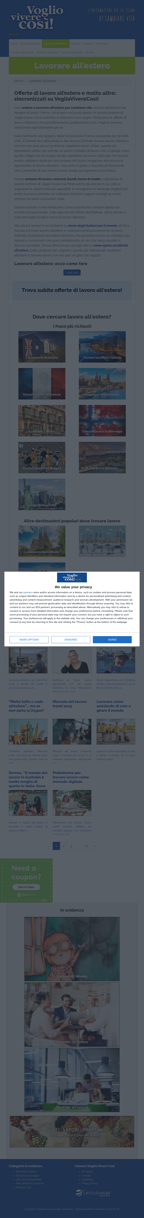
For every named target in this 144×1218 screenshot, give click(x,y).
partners (28, 592)
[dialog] (72, 609)
